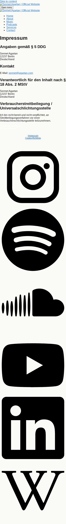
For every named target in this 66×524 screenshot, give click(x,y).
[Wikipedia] (33, 521)
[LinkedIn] (33, 458)
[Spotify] (33, 270)
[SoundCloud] (33, 333)
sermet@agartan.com (21, 73)
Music (9, 21)
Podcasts (11, 24)
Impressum (33, 136)
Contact (10, 30)
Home (9, 16)
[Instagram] (33, 207)
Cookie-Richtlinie (33, 138)
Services (11, 27)
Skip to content (8, 1)
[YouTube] (33, 395)
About (9, 18)
